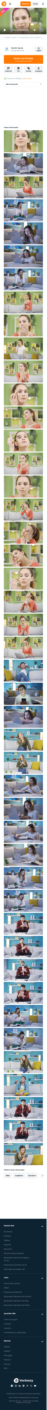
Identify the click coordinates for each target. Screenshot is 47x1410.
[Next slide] (37, 1175)
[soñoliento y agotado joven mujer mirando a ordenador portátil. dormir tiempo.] (23, 232)
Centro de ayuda (10, 1321)
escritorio (32, 1174)
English (7, 1348)
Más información (12, 83)
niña (8, 1174)
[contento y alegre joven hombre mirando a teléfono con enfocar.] (23, 969)
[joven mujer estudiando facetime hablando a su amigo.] (23, 877)
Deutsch (7, 1361)
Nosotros (7, 1330)
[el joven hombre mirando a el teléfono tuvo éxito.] (23, 923)
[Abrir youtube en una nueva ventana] (34, 1388)
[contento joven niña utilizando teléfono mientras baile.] (23, 1153)
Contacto (7, 1325)
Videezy (7, 1239)
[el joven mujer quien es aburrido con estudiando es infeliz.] (23, 785)
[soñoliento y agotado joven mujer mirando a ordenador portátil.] (23, 255)
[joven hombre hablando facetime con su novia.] (23, 1107)
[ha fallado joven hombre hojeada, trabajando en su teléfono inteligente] (23, 1130)
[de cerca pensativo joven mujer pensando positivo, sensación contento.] (23, 532)
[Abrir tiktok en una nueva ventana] (26, 1388)
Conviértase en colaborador (15, 1334)
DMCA (6, 1287)
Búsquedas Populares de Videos (17, 1307)
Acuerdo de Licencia (12, 1282)
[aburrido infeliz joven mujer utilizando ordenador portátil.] (23, 808)
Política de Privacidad (29, 1403)
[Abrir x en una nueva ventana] (30, 1388)
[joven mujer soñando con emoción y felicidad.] (23, 301)
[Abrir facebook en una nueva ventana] (11, 1388)
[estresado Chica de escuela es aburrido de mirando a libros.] (23, 209)
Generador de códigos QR (14, 1268)
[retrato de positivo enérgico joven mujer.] (23, 555)
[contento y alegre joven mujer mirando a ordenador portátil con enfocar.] (23, 716)
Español (7, 1353)
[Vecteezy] (3, 3)
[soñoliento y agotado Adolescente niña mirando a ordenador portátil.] (23, 163)
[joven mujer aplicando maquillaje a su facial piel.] (23, 370)
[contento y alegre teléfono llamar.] (23, 739)
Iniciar (35, 4)
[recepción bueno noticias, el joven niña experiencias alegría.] (23, 1061)
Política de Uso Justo (22, 1404)
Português (8, 1357)
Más (5, 1370)
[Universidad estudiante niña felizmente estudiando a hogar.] (23, 1038)
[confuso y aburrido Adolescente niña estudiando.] (23, 831)
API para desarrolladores (14, 1252)
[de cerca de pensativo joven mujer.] (23, 486)
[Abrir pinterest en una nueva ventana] (23, 1388)
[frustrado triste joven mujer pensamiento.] (23, 509)
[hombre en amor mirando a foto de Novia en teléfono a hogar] (23, 946)
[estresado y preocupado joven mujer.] (23, 347)
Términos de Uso (14, 1403)
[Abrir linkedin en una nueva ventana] (19, 1388)
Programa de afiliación (13, 1291)
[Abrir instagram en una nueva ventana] (15, 1388)
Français (7, 1366)
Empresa (7, 1243)
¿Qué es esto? (27, 78)
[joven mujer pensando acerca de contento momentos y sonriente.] (23, 900)
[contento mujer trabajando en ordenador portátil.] (23, 647)
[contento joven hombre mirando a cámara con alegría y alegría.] (23, 670)
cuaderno (19, 1174)
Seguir (39, 51)
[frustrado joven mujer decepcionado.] (23, 601)
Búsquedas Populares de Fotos (16, 1303)
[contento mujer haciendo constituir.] (23, 624)
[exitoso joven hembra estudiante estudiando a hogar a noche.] (23, 1015)
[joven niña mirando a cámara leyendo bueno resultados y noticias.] (23, 278)
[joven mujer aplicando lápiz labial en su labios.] (23, 463)
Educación (8, 1248)
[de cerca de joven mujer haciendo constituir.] (23, 578)
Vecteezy (7, 1235)
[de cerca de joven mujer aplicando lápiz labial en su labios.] (23, 324)
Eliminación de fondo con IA (15, 1264)
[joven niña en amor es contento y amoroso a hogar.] (23, 762)
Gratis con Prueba (23, 59)
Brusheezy (8, 1230)
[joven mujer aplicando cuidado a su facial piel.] (23, 394)
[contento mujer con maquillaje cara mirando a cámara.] (23, 140)
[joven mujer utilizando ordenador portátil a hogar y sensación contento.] (23, 186)
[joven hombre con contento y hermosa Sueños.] (23, 1084)
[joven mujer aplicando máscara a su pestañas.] (23, 440)
